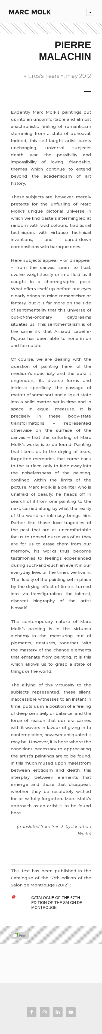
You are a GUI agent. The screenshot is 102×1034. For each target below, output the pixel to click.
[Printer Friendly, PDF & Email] (20, 935)
